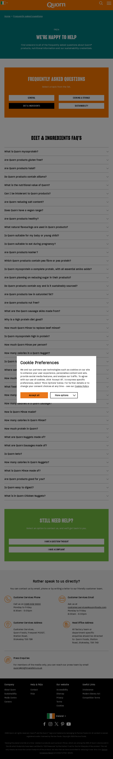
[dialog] (56, 379)
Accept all (34, 395)
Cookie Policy (82, 386)
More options (61, 395)
